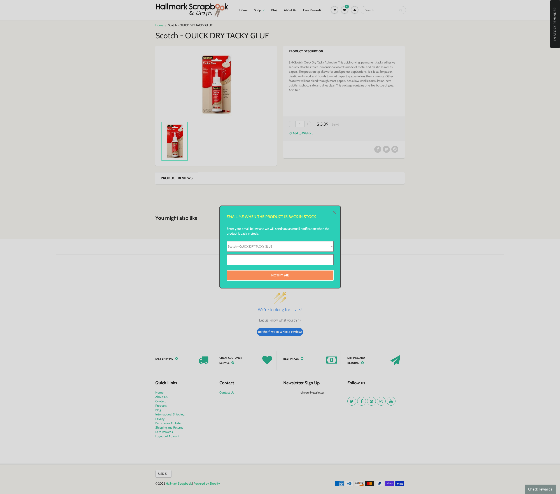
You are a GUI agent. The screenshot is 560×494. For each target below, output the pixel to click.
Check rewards (540, 489)
